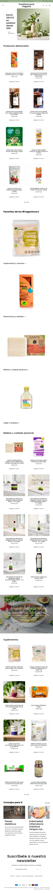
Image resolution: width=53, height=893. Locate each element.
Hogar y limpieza (10, 423)
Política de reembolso (34, 887)
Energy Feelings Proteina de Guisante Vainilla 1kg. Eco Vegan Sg (39, 668)
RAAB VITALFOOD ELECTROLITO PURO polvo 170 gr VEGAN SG (14, 745)
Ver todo (26, 202)
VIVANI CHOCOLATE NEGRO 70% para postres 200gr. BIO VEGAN (39, 113)
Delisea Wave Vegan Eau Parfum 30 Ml (39, 577)
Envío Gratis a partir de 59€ (15, 1)
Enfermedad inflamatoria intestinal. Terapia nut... (36, 825)
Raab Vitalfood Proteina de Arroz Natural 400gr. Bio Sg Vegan (14, 707)
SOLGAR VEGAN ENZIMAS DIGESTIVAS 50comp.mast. (38, 783)
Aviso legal (47, 889)
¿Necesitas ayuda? (38, 1)
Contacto (18, 876)
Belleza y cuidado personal (15, 370)
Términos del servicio (38, 889)
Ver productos (11, 32)
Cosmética (34, 622)
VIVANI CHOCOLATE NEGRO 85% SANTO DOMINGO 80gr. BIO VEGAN (14, 113)
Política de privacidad (45, 887)
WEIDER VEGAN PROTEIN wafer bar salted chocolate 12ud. (14, 783)
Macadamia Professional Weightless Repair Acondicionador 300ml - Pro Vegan (14, 579)
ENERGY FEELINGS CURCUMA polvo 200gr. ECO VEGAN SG (14, 667)
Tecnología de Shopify (23, 887)
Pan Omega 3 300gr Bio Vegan (38, 706)
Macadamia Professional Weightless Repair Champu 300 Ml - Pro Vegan (14, 540)
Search (12, 876)
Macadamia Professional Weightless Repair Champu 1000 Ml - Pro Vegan (38, 540)
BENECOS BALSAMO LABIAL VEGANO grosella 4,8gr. (38, 461)
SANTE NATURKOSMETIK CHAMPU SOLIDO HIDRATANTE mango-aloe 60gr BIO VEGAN (14, 462)
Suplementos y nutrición (13, 263)
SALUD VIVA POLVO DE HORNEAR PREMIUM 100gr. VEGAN (14, 190)
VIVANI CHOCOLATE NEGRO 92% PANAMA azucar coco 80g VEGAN (38, 75)
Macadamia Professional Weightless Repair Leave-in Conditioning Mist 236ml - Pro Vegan (38, 501)
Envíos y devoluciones (27, 876)
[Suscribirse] (37, 869)
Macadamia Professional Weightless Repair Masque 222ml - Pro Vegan (14, 500)
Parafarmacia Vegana (13, 887)
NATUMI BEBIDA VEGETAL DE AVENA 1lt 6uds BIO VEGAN (38, 189)
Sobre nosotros (38, 876)
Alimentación (18, 622)
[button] (2, 5)
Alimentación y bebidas (13, 317)
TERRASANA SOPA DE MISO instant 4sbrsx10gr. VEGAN (14, 150)
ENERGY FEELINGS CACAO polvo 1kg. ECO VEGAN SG (39, 744)
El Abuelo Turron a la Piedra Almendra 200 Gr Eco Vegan (14, 74)
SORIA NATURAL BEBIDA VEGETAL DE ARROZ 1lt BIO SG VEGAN (39, 151)
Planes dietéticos (10, 822)
